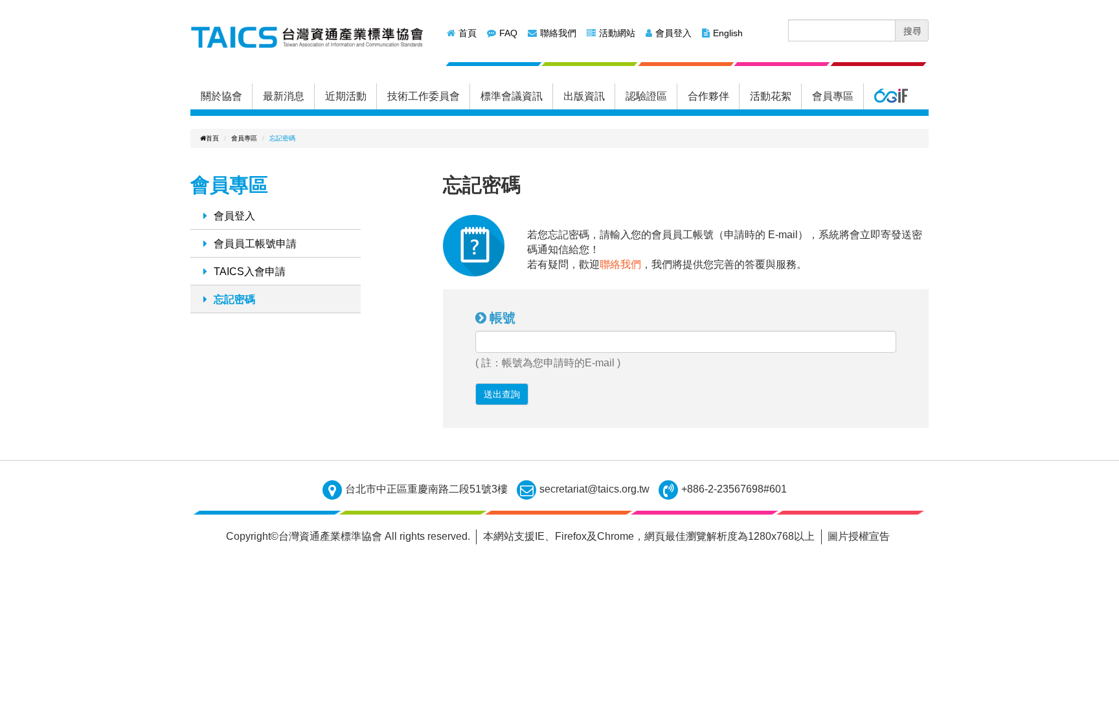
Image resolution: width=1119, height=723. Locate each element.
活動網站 (617, 33)
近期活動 (346, 96)
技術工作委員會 (423, 96)
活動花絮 (770, 96)
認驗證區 (646, 96)
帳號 (502, 318)
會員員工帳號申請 (255, 243)
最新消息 (283, 96)
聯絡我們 (558, 33)
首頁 (467, 33)
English (728, 33)
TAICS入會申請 (250, 271)
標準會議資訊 (511, 96)
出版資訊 (584, 96)
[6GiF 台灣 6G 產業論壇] (891, 96)
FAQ (508, 33)
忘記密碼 (234, 299)
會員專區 (832, 96)
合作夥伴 (708, 96)
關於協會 (221, 96)
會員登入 (673, 33)
